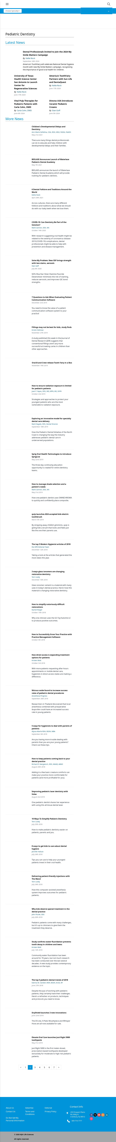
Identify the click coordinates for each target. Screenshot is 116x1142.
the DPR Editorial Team (40, 547)
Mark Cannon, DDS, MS (40, 228)
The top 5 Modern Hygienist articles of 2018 (51, 544)
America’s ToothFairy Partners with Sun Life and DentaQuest (60, 78)
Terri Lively (36, 577)
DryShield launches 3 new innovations (49, 1012)
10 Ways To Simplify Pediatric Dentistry (49, 819)
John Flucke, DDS (38, 914)
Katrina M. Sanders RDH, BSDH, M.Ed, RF (47, 983)
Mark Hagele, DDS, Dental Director (45, 424)
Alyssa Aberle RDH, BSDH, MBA (43, 731)
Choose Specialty (11, 11)
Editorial (48, 1108)
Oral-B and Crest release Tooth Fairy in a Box (52, 362)
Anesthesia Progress (39, 696)
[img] (58, 4)
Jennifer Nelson (38, 852)
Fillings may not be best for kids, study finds (52, 327)
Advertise (29, 1108)
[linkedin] (106, 1115)
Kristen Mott (36, 660)
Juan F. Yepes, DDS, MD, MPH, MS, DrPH (47, 391)
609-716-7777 (77, 1121)
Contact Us (10, 1111)
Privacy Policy (50, 1111)
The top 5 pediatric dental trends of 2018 (50, 980)
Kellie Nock (30, 58)
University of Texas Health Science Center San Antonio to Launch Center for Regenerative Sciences (25, 82)
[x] (95, 1115)
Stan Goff (56, 110)
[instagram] (91, 1118)
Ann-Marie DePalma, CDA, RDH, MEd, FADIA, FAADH (51, 132)
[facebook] (91, 1115)
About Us (10, 1108)
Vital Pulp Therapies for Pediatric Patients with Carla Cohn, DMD (26, 103)
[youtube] (99, 1115)
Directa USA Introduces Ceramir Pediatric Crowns (61, 103)
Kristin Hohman (38, 330)
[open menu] (7, 4)
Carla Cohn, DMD (24, 110)
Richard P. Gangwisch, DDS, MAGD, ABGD (47, 764)
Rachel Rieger (37, 610)
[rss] (103, 1115)
